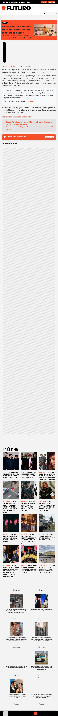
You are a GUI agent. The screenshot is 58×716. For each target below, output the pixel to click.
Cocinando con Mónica (7, 116)
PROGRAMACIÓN (14, 2)
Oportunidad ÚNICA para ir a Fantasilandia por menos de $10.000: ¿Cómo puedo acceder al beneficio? (41, 696)
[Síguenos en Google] (40, 8)
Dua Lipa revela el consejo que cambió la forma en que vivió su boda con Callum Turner (16, 696)
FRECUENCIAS (22, 2)
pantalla (25, 116)
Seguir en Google (49, 137)
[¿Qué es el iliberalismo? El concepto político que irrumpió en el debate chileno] (16, 658)
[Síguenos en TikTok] (44, 8)
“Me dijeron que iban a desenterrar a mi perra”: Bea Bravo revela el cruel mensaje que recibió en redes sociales (41, 639)
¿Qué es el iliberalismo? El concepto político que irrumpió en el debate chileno (16, 666)
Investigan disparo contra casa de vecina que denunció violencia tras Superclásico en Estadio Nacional (41, 667)
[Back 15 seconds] (32, 713)
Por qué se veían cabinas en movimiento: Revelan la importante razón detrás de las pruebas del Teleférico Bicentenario (16, 610)
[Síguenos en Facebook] (47, 8)
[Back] (28, 713)
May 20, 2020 (29, 101)
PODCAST (28, 2)
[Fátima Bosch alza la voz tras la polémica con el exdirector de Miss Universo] (41, 601)
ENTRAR (44, 2)
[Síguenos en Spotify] (54, 8)
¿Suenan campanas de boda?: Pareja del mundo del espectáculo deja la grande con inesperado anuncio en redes (16, 639)
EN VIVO (8, 2)
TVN (30, 116)
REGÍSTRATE (52, 2)
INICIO (4, 2)
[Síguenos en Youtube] (51, 8)
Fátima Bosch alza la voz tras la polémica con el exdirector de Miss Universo (41, 609)
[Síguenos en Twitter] (49, 8)
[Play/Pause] (35, 713)
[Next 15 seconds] (39, 713)
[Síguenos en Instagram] (42, 8)
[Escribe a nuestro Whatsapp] (56, 8)
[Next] (42, 713)
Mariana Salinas (17, 116)
